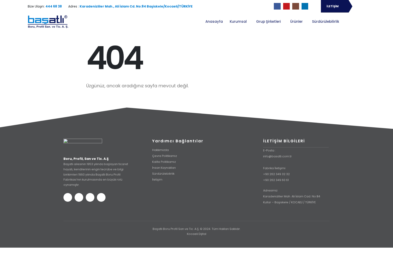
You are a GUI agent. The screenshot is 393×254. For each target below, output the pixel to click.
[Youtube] (286, 6)
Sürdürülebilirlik (325, 21)
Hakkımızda (160, 150)
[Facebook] (277, 6)
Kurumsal (238, 21)
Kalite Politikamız (164, 162)
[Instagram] (295, 6)
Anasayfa (214, 21)
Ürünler (296, 21)
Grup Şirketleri (268, 21)
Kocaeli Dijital (196, 234)
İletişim (157, 179)
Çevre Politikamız (164, 156)
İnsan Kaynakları (164, 168)
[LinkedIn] (305, 6)
